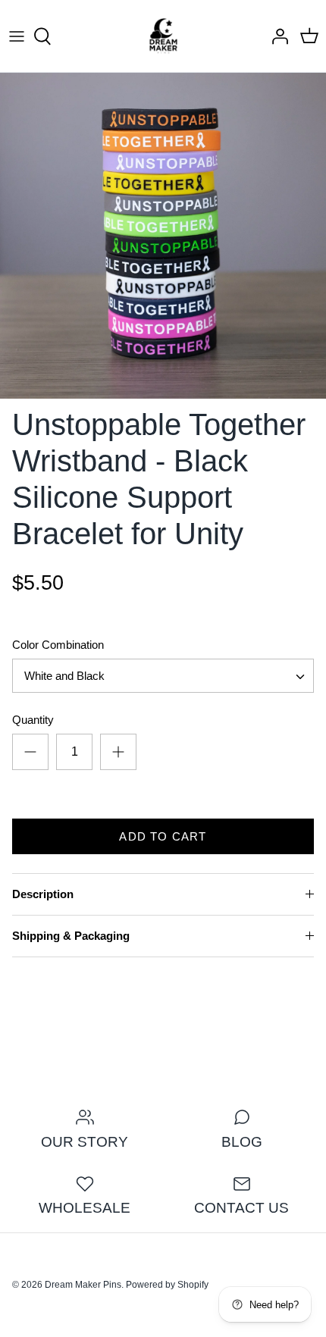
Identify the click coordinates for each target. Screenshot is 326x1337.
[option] (163, 236)
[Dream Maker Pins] (163, 36)
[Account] (276, 36)
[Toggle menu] (16, 36)
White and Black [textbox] (64, 675)
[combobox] (163, 676)
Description (43, 894)
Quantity (33, 719)
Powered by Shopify (167, 1284)
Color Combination (58, 644)
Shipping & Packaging (71, 935)
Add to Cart (162, 836)
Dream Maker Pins (83, 1284)
